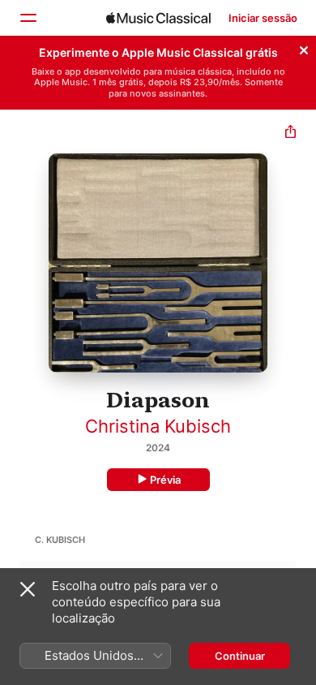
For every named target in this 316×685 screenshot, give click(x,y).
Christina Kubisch (158, 426)
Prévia (165, 479)
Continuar (240, 655)
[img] (158, 18)
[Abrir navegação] (27, 18)
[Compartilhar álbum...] (290, 133)
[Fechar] (304, 48)
